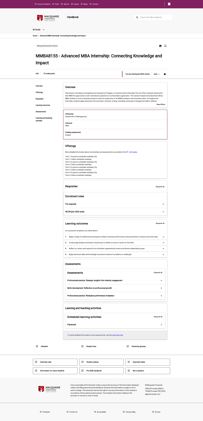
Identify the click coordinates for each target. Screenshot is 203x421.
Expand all (160, 187)
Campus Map (130, 412)
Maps (86, 4)
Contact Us (73, 412)
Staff (57, 4)
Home (35, 36)
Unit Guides (133, 152)
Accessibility (101, 412)
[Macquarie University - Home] (48, 18)
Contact (95, 4)
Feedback (46, 412)
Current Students (44, 4)
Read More (161, 104)
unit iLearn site (117, 335)
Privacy (157, 412)
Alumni (66, 4)
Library (76, 4)
